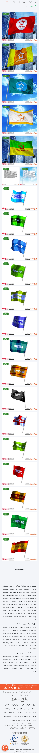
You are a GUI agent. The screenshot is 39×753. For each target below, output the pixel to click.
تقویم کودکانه (9, 726)
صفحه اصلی (32, 692)
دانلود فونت (25, 692)
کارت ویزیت (28, 723)
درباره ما (18, 695)
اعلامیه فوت (31, 726)
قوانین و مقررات (7, 692)
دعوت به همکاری (25, 695)
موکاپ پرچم (5, 2)
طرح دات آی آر (33, 2)
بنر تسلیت (15, 723)
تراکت (21, 723)
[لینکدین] (26, 733)
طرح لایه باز (22, 2)
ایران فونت (11, 728)
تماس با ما (12, 695)
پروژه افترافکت (30, 728)
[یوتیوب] (21, 733)
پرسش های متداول (17, 692)
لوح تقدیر (23, 726)
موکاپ (14, 2)
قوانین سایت (16, 720)
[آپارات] (18, 733)
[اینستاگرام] (13, 733)
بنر (34, 723)
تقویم (17, 726)
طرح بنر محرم (20, 728)
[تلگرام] (15, 733)
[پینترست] (24, 733)
